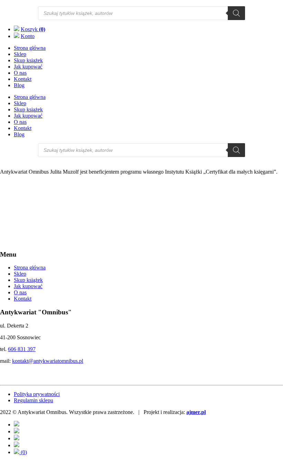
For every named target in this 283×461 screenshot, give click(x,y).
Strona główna (30, 48)
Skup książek (28, 60)
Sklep (20, 54)
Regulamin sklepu (33, 400)
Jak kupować (28, 67)
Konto (28, 36)
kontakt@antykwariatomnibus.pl (47, 361)
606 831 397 (22, 349)
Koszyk (33, 29)
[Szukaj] (236, 13)
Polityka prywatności (37, 394)
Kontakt (22, 79)
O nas (20, 73)
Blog (19, 85)
